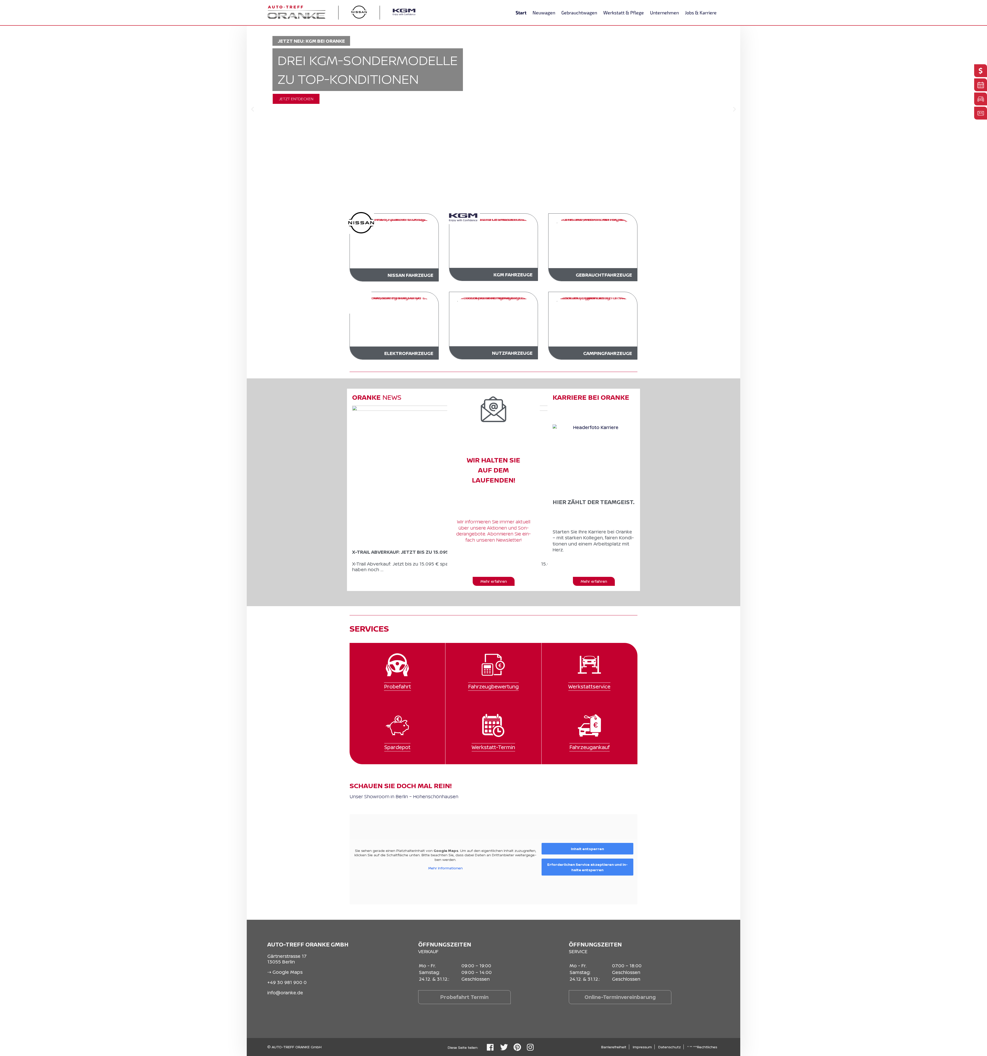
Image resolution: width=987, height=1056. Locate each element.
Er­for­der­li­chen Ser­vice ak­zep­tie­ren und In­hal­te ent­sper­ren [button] (587, 867)
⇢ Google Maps (285, 972)
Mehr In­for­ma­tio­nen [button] (445, 868)
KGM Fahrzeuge (513, 274)
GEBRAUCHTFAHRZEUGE (604, 275)
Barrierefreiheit (613, 1046)
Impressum (642, 1046)
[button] (252, 109)
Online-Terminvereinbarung (620, 997)
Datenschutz (669, 1046)
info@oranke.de (285, 992)
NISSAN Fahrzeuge (410, 275)
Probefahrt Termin (464, 997)
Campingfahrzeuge (607, 353)
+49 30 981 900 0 (287, 982)
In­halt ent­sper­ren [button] (587, 848)
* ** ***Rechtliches (702, 1046)
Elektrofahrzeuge (408, 353)
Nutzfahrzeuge (512, 353)
